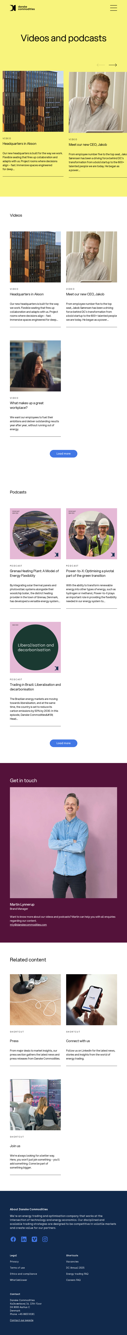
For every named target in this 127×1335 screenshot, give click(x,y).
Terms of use (17, 1267)
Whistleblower (18, 1280)
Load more (64, 453)
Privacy (14, 1261)
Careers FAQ (73, 1280)
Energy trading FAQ (77, 1274)
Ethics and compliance (23, 1274)
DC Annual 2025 (75, 1267)
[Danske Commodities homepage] (22, 8)
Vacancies (72, 1261)
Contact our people (21, 1320)
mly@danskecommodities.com (28, 924)
